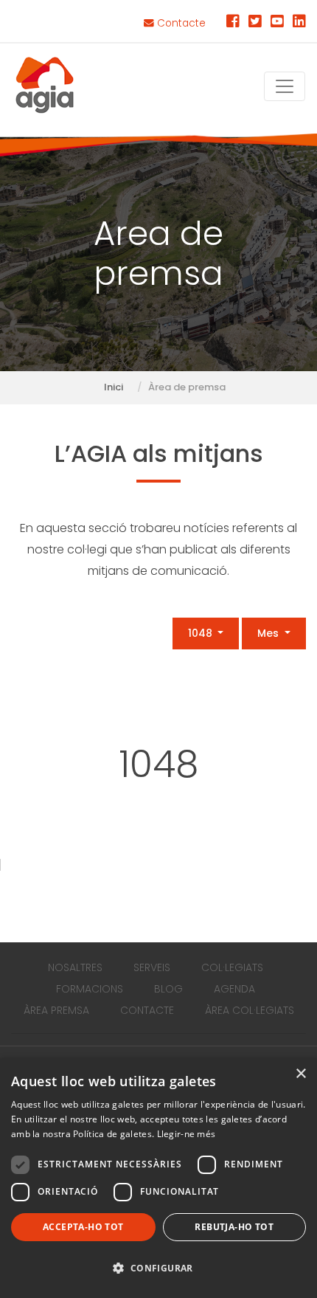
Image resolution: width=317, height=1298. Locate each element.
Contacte (180, 23)
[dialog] (158, 1178)
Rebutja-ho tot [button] (234, 1227)
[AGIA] (45, 86)
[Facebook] (233, 23)
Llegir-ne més (186, 1134)
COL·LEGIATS (232, 967)
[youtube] (277, 23)
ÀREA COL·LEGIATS (249, 1010)
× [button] (300, 1074)
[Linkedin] (299, 23)
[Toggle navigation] (284, 86)
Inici (113, 387)
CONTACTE (147, 1010)
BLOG (168, 988)
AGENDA (234, 988)
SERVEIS (151, 967)
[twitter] (255, 23)
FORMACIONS (89, 988)
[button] (158, 1269)
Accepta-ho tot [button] (83, 1227)
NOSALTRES (75, 967)
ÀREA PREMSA (56, 1010)
